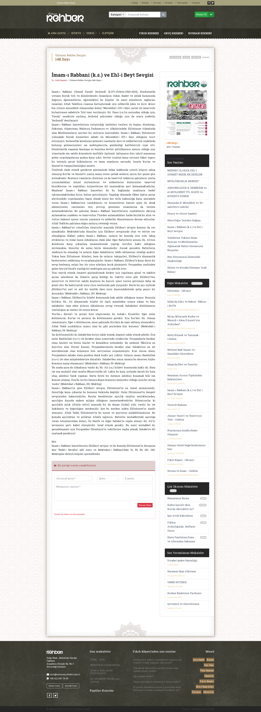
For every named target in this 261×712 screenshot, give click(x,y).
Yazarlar (196, 3)
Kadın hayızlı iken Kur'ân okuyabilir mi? (180, 507)
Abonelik (208, 692)
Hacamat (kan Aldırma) (181, 571)
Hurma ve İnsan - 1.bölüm (182, 470)
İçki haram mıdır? (143, 676)
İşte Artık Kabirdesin (180, 515)
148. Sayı (96, 80)
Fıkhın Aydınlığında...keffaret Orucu (181, 526)
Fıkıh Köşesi (207, 681)
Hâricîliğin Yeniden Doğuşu (184, 220)
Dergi (186, 57)
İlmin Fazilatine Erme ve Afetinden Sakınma (181, 539)
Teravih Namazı (177, 404)
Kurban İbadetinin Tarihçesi (184, 593)
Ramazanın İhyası (178, 498)
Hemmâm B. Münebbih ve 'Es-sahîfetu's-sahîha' (185, 204)
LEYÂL (93, 659)
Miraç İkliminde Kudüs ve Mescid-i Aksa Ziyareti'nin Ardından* (183, 320)
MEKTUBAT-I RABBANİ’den (105, 665)
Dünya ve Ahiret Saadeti (182, 213)
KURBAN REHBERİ (200, 33)
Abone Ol (201, 14)
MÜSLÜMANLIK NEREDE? (183, 181)
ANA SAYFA (59, 33)
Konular (169, 3)
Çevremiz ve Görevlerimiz (183, 603)
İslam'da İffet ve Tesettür (182, 364)
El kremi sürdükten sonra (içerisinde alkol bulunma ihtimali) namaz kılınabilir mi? (157, 688)
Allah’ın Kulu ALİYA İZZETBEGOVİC (101, 672)
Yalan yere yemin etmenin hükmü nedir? (156, 681)
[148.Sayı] (187, 108)
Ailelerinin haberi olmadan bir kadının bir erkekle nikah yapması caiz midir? (157, 661)
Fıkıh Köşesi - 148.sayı (180, 459)
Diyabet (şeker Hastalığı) (182, 560)
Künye (135, 3)
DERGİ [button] (90, 33)
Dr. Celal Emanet (59, 80)
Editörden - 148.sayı (179, 290)
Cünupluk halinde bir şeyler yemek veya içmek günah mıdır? (155, 669)
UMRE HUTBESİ (177, 582)
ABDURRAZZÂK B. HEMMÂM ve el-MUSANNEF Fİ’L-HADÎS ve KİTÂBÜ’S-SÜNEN (187, 192)
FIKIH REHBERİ (149, 33)
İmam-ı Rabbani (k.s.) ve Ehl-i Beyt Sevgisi (185, 229)
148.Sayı (196, 57)
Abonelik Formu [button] (71, 686)
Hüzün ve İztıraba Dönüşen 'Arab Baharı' (187, 269)
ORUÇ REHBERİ (173, 33)
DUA (102, 659)
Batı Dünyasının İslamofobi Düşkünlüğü (183, 258)
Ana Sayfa (175, 57)
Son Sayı (157, 3)
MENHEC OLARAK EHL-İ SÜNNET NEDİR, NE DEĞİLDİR (184, 172)
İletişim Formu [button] (54, 686)
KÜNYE (76, 33)
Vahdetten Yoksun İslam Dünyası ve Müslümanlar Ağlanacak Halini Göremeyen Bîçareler (185, 244)
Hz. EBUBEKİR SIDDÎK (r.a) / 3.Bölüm (105, 680)
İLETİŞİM (108, 33)
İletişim (145, 3)
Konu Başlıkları (205, 686)
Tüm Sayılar (182, 3)
